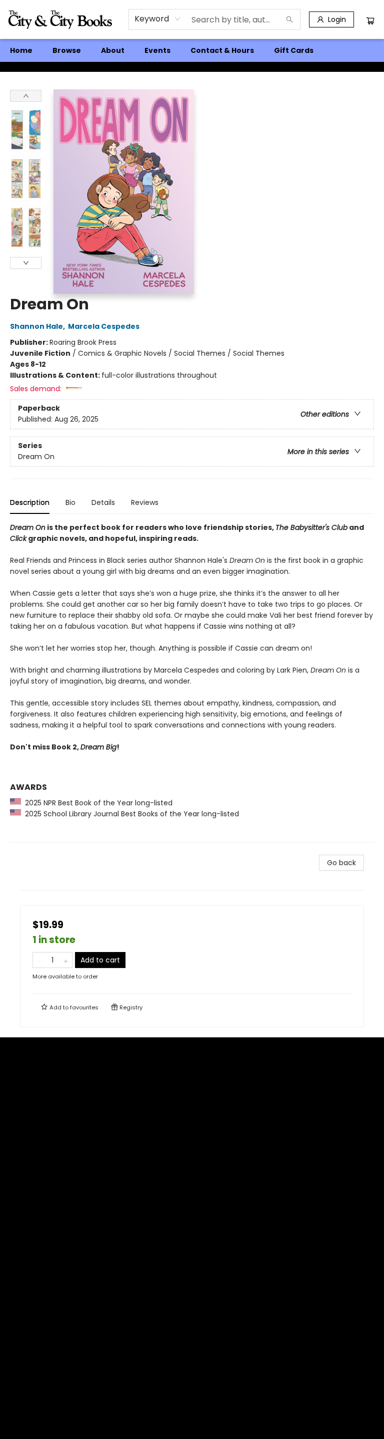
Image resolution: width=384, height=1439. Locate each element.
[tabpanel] (192, 682)
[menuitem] (21, 50)
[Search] (290, 19)
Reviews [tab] (144, 502)
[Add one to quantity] (66, 960)
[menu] (192, 50)
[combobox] (157, 18)
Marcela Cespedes (104, 326)
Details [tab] (103, 502)
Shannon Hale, (38, 326)
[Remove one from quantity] (39, 960)
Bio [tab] (71, 502)
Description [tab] (30, 502)
